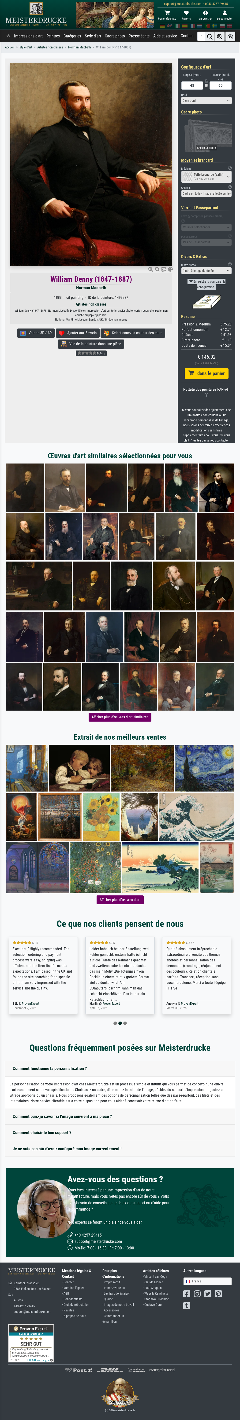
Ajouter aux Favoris (80, 333)
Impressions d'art (28, 36)
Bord (184, 95)
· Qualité (107, 1299)
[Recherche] (210, 36)
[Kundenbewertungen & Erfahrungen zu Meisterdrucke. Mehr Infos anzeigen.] (31, 1343)
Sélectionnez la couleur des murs (135, 333)
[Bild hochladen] (230, 36)
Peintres (53, 36)
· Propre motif (111, 1282)
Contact (187, 35)
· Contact (68, 1282)
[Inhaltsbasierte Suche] (220, 36)
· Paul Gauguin (152, 1288)
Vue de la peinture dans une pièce (94, 344)
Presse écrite (139, 36)
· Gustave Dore (152, 1305)
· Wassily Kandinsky (155, 1294)
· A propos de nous (74, 1316)
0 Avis (100, 353)
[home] (8, 36)
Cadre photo (115, 36)
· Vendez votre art (113, 1288)
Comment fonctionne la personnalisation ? (50, 1068)
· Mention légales (73, 1288)
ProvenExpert (38, 1004)
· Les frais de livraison (116, 1294)
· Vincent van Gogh (155, 1277)
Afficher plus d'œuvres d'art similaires (120, 717)
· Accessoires (110, 1310)
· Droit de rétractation (75, 1305)
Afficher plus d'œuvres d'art (120, 900)
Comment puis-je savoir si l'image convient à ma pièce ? (62, 1116)
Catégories (72, 36)
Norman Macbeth (79, 47)
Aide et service (165, 36)
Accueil (9, 47)
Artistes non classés (50, 47)
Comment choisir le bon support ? (42, 1132)
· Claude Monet (153, 1282)
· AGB (65, 1294)
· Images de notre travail (118, 1305)
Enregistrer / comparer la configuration (209, 284)
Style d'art (93, 36)
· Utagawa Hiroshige (156, 1299)
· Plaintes (68, 1310)
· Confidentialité (72, 1299)
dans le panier (209, 373)
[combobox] (206, 100)
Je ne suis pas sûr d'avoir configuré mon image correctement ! (67, 1148)
